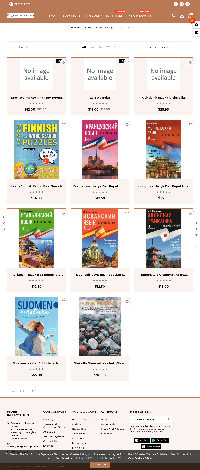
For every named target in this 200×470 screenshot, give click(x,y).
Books (105, 419)
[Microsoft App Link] (151, 446)
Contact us (50, 441)
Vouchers (78, 438)
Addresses (78, 433)
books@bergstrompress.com (25, 446)
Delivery (48, 419)
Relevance (175, 47)
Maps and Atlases (112, 428)
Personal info (80, 419)
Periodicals (108, 424)
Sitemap (48, 445)
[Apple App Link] (142, 440)
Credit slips (79, 428)
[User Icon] (182, 16)
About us (49, 431)
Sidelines (106, 433)
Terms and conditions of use (54, 426)
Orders (76, 424)
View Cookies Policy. (140, 458)
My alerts (78, 447)
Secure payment (53, 436)
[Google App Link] (160, 440)
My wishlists (80, 443)
